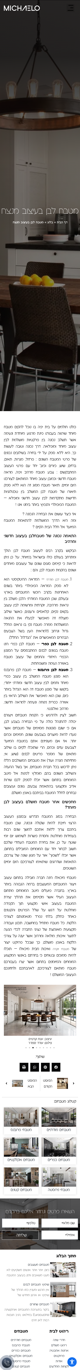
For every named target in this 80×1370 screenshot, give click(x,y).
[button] (8, 1014)
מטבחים (21, 1331)
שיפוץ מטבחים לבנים (36, 1284)
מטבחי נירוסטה (59, 1190)
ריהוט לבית (59, 1331)
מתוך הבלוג (66, 1256)
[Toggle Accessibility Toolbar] (72, 1362)
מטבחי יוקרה (61, 949)
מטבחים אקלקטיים (21, 1160)
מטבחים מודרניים (59, 1130)
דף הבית (62, 222)
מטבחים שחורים (39, 1304)
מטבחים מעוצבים (38, 1264)
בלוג (50, 222)
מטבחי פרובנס (21, 1130)
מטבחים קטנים (21, 1190)
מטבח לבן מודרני (57, 579)
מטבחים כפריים (59, 1160)
